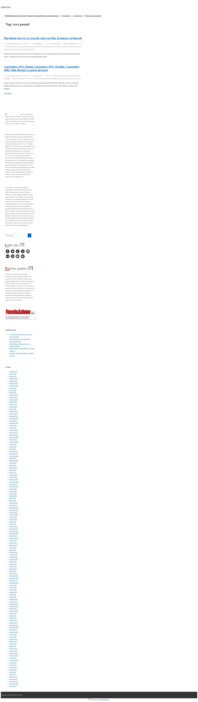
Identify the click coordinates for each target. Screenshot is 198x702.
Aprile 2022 (12, 449)
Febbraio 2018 (13, 552)
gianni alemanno (61, 46)
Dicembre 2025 (13, 383)
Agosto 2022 (13, 444)
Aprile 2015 (12, 616)
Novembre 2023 (13, 418)
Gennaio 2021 (13, 477)
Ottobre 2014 (13, 630)
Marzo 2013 (12, 674)
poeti (73, 78)
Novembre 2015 (13, 606)
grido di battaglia (74, 46)
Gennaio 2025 (13, 397)
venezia (78, 78)
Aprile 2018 (12, 547)
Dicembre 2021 (13, 453)
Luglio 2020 (12, 491)
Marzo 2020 (12, 500)
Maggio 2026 (13, 371)
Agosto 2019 (13, 517)
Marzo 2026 (12, 376)
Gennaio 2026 (13, 381)
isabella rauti (9, 49)
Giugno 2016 (13, 590)
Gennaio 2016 (13, 601)
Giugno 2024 (13, 404)
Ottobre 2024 (13, 402)
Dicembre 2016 (13, 576)
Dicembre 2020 (13, 479)
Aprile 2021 (12, 470)
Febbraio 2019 (13, 526)
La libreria (77, 16)
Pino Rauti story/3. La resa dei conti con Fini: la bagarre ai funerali (43, 38)
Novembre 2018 (13, 533)
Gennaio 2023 (13, 432)
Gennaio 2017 (13, 573)
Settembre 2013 (13, 660)
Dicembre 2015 (13, 604)
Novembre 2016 (13, 578)
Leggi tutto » (8, 93)
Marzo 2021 (12, 472)
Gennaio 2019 (13, 529)
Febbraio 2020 (13, 503)
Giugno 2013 (13, 667)
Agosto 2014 (13, 634)
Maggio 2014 (13, 641)
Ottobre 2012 (13, 686)
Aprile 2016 (12, 594)
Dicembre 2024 (13, 399)
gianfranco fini (49, 46)
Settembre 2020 (13, 486)
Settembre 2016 (13, 583)
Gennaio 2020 (13, 505)
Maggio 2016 (13, 592)
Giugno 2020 (13, 493)
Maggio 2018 (13, 545)
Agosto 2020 (13, 489)
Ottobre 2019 (13, 512)
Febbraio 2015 (13, 620)
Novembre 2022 (13, 437)
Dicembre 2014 (13, 625)
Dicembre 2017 (13, 557)
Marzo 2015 (12, 618)
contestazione (23, 46)
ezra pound (32, 46)
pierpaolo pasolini (64, 78)
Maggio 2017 (13, 569)
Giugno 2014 (13, 639)
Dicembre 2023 (13, 416)
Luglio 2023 (12, 428)
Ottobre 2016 (13, 580)
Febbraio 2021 (13, 475)
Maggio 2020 (13, 496)
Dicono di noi (90, 16)
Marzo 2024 (12, 409)
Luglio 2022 (12, 446)
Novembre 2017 (13, 559)
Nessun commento (69, 43)
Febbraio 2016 (13, 599)
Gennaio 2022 (13, 451)
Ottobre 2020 (13, 484)
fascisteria (57, 43)
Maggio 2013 (13, 670)
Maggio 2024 (13, 407)
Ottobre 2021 (13, 458)
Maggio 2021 (13, 468)
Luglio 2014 (12, 637)
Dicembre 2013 (13, 653)
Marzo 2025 (12, 392)
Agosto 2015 (13, 613)
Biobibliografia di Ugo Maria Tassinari (18, 16)
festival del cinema (50, 78)
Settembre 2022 (13, 442)
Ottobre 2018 (13, 536)
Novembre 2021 (13, 456)
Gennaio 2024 (13, 414)
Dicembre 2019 (13, 507)
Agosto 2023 (13, 425)
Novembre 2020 (13, 482)
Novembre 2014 (13, 627)
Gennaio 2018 (13, 554)
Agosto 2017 (13, 564)
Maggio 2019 (13, 519)
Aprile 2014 (12, 644)
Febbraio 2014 (13, 648)
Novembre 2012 (13, 684)
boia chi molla (12, 46)
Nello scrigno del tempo (50, 16)
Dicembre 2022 (13, 435)
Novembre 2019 (13, 510)
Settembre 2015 (13, 611)
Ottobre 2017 (13, 561)
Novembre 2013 (13, 655)
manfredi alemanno (22, 49)
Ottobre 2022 (13, 439)
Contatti (98, 16)
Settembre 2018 (13, 538)
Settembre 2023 (13, 423)
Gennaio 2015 (13, 623)
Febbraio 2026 (13, 378)
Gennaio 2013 (13, 679)
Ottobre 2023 (13, 421)
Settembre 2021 (13, 460)
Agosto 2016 (13, 585)
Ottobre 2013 (13, 658)
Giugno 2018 (13, 543)
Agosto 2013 (13, 662)
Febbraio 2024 (13, 411)
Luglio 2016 (12, 587)
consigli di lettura (59, 75)
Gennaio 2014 (13, 651)
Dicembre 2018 (13, 531)
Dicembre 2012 (13, 681)
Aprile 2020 (12, 498)
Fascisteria (66, 16)
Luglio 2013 (12, 665)
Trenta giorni (37, 16)
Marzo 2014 (12, 646)
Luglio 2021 (12, 465)
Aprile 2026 (12, 374)
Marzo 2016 (12, 597)
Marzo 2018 (12, 550)
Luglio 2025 (12, 390)
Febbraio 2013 (13, 677)
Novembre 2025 (13, 385)
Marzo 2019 (12, 524)
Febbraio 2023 (13, 430)
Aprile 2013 (12, 672)
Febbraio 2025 (13, 395)
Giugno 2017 (13, 566)
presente (32, 49)
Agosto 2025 (13, 388)
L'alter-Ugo (6, 7)
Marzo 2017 (12, 571)
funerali (40, 46)
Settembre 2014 (13, 632)
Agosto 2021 (13, 463)
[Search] (29, 235)
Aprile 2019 (12, 522)
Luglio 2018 (12, 540)
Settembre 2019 (13, 514)
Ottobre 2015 (13, 608)
